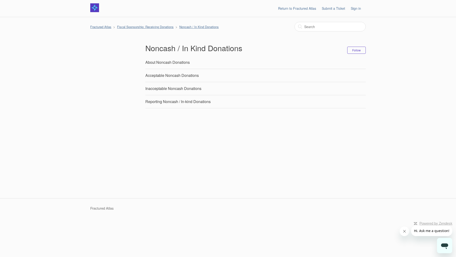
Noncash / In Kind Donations (199, 27)
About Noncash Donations (167, 62)
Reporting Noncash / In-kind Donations (178, 101)
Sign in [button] (356, 8)
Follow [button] (356, 50)
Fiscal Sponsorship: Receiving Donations (145, 27)
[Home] (94, 10)
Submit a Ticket (333, 8)
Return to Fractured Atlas (297, 8)
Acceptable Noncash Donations (172, 75)
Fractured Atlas (100, 27)
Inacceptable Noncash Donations (173, 88)
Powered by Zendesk (435, 223)
